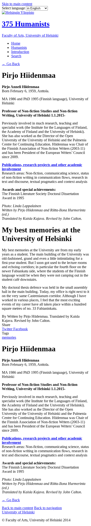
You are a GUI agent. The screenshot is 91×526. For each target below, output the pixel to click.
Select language (14, 8)
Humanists (19, 48)
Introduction (20, 52)
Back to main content (17, 508)
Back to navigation (48, 508)
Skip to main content (17, 4)
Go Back (11, 64)
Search (16, 56)
